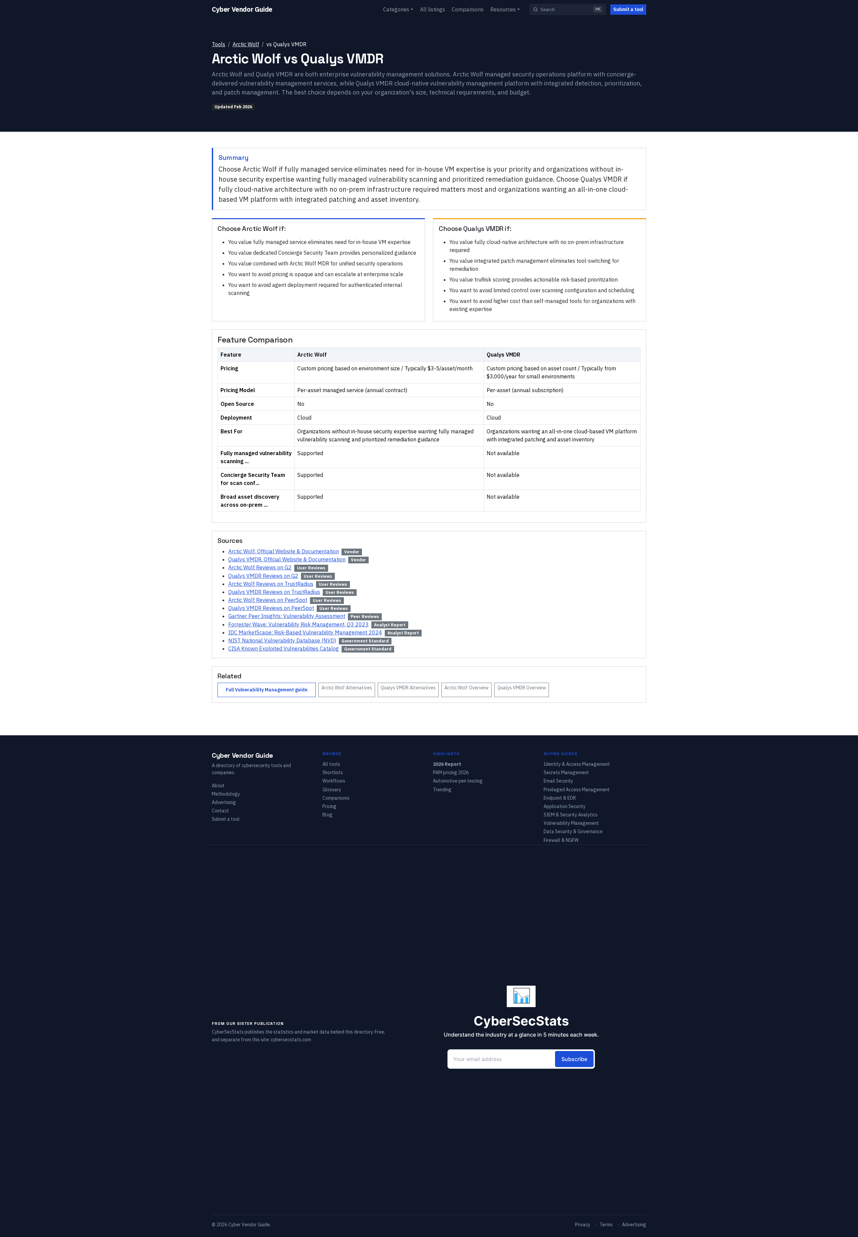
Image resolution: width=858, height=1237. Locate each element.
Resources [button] (503, 9)
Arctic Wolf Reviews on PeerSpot (267, 600)
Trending (442, 790)
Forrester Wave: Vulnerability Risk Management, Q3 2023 (298, 624)
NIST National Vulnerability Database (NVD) (282, 640)
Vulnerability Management (571, 823)
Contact (220, 811)
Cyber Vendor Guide (242, 9)
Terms (606, 1225)
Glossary (331, 790)
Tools (218, 44)
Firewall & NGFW (561, 840)
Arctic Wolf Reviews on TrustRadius (270, 583)
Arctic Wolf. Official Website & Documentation (283, 551)
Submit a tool (628, 9)
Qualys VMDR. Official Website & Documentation (287, 559)
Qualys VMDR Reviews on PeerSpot (271, 608)
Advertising (224, 802)
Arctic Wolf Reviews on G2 (260, 567)
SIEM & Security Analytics (571, 815)
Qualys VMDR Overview (521, 688)
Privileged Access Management (577, 790)
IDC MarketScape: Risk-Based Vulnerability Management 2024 (305, 632)
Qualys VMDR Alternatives (408, 688)
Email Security (558, 781)
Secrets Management (566, 772)
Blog (327, 815)
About (218, 786)
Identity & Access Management (577, 764)
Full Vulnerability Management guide (266, 690)
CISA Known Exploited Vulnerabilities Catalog (283, 648)
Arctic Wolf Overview (466, 688)
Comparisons (468, 9)
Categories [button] (396, 9)
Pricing (329, 806)
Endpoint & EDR (560, 798)
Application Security (565, 806)
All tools (331, 764)
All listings (432, 9)
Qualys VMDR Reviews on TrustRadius (274, 592)
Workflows (333, 781)
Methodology (226, 794)
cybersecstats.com (291, 1040)
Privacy (582, 1225)
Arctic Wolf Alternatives (346, 688)
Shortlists (332, 772)
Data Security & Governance (573, 831)
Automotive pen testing (458, 781)
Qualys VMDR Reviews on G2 (263, 575)
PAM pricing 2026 (451, 772)
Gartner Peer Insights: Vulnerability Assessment (286, 616)
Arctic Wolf (246, 44)
